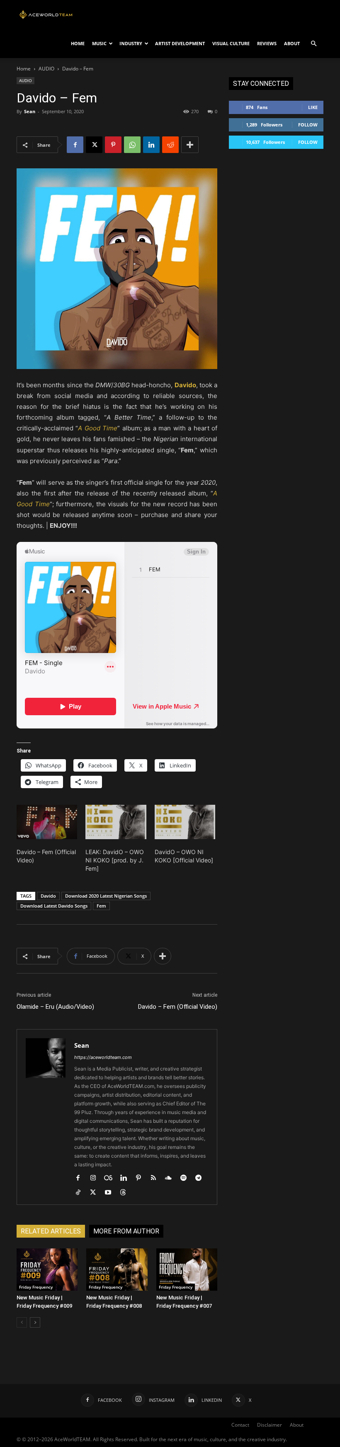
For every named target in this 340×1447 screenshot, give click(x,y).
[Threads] (126, 1193)
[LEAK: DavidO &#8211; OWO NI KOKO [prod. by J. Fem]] (115, 822)
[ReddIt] (170, 144)
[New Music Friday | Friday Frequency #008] (116, 1269)
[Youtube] (111, 1193)
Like (313, 107)
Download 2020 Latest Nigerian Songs (106, 896)
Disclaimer (269, 1424)
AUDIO (46, 68)
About (297, 1424)
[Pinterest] (113, 144)
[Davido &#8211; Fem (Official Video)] (47, 822)
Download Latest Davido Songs (53, 906)
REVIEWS (267, 43)
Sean (29, 111)
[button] (313, 44)
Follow (308, 124)
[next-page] (35, 1322)
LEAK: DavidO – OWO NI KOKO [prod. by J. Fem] (114, 860)
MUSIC (99, 43)
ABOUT (292, 43)
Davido (48, 896)
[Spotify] (186, 1178)
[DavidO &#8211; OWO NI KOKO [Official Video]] (185, 822)
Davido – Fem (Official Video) (177, 1006)
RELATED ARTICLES (51, 1231)
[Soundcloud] (171, 1178)
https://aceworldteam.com (103, 1057)
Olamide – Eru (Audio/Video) (55, 1006)
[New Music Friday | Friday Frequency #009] (47, 1269)
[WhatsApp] (132, 144)
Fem (101, 906)
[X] (94, 144)
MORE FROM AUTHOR (126, 1231)
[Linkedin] (151, 144)
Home (24, 68)
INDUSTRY (130, 43)
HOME (78, 43)
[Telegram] (201, 1178)
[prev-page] (22, 1322)
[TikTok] (81, 1193)
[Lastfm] (111, 1178)
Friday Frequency (36, 1287)
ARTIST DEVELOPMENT (180, 43)
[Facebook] (75, 144)
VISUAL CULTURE (231, 43)
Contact (240, 1424)
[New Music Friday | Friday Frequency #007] (186, 1269)
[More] (190, 144)
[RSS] (156, 1178)
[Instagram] (96, 1178)
